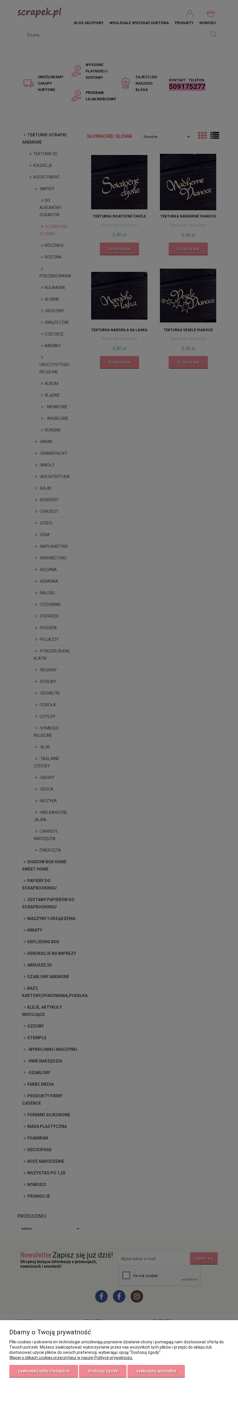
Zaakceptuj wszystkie (156, 1371)
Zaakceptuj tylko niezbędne (43, 1371)
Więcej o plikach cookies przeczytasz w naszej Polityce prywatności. (71, 1357)
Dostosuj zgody (103, 1371)
